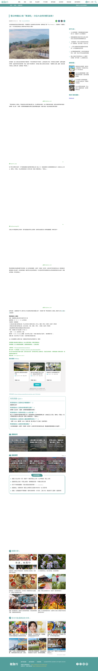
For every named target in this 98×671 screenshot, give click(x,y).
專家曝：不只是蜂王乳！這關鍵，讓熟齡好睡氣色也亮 (37, 635)
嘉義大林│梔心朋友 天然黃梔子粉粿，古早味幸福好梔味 (57, 635)
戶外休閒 (45, 2)
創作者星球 (77, 2)
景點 (19, 2)
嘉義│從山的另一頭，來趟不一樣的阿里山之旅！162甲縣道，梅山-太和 (31, 478)
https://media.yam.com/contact (39, 666)
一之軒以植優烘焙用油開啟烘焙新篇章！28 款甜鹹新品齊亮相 (79, 47)
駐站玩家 (69, 2)
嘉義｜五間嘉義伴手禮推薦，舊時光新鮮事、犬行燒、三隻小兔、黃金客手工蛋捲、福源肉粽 (36, 490)
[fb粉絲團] (77, 664)
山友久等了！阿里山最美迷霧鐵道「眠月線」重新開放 (56, 442)
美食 (25, 2)
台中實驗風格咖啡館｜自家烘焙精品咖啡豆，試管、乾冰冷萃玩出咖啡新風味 (80, 52)
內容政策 (39, 661)
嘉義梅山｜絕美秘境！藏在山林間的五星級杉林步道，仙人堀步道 (29, 487)
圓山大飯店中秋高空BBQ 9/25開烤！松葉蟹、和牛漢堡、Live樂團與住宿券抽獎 (80, 57)
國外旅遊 (53, 2)
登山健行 (37, 2)
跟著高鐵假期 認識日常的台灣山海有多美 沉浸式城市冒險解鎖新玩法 (79, 38)
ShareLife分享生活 (25, 21)
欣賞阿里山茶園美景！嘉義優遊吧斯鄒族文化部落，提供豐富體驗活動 (37, 652)
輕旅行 (4, 2)
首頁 (11, 5)
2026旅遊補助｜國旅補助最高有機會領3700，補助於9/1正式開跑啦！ (79, 33)
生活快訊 (61, 2)
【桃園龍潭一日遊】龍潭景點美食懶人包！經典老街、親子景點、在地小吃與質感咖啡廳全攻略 (80, 42)
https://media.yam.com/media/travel (39, 664)
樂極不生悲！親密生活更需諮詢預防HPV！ (57, 652)
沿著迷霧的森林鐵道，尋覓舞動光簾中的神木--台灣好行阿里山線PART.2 (18, 442)
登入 (89, 2)
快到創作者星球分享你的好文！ (79, 5)
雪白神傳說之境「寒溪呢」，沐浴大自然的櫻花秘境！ (56, 463)
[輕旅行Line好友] (87, 664)
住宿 (31, 2)
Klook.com (71, 98)
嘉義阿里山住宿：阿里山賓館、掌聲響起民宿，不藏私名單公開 (29, 481)
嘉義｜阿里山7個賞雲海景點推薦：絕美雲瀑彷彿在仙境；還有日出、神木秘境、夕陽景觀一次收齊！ (18, 652)
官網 (62, 310)
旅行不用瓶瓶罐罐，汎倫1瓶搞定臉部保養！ (24, 484)
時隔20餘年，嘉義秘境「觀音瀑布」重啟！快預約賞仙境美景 (37, 442)
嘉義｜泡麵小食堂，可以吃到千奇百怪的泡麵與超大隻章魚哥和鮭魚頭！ (18, 635)
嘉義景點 (20, 5)
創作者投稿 (23, 661)
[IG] (80, 664)
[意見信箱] (83, 664)
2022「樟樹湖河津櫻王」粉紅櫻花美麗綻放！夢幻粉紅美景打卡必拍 (37, 463)
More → (64, 434)
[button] (64, 443)
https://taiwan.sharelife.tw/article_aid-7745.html (27, 394)
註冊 (92, 2)
